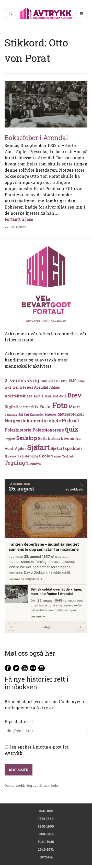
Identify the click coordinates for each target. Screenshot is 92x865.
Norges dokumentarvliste (33, 421)
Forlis (45, 406)
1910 (50, 381)
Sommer (56, 456)
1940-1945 (46, 841)
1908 (43, 381)
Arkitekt (54, 387)
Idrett (74, 406)
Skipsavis (10, 456)
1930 (64, 381)
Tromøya (33, 463)
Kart (26, 414)
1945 (8, 387)
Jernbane (11, 414)
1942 (81, 381)
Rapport (10, 439)
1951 (16, 387)
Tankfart (67, 456)
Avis (62, 396)
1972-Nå (46, 857)
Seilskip (26, 437)
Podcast (70, 420)
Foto (60, 405)
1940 (72, 380)
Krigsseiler (37, 414)
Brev (74, 395)
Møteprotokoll (70, 414)
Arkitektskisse (18, 396)
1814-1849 (46, 818)
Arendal (41, 387)
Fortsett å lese (19, 219)
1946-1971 (46, 849)
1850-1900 (46, 826)
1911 (57, 381)
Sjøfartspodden (66, 448)
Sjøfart (38, 447)
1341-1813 (46, 811)
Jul (20, 414)
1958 (23, 387)
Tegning (15, 462)
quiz (71, 429)
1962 (30, 387)
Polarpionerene (48, 429)
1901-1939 (46, 834)
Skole (44, 455)
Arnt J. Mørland (45, 396)
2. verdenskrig (22, 380)
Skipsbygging (27, 456)
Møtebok (50, 414)
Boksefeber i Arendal (36, 137)
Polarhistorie (18, 429)
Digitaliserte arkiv (21, 407)
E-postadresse (19, 721)
